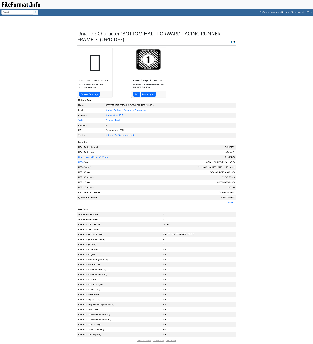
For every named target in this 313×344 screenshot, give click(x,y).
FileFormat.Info (267, 12)
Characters (296, 12)
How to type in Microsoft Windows (94, 157)
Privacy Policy (158, 340)
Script (81, 120)
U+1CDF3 (307, 12)
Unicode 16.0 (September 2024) (120, 135)
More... (231, 202)
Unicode (285, 12)
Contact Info (171, 340)
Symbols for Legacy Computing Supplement (126, 110)
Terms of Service (144, 340)
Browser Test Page (89, 94)
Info (277, 12)
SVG (137, 94)
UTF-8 (81, 162)
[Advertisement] (157, 23)
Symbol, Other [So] (114, 115)
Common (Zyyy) (113, 120)
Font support (148, 94)
